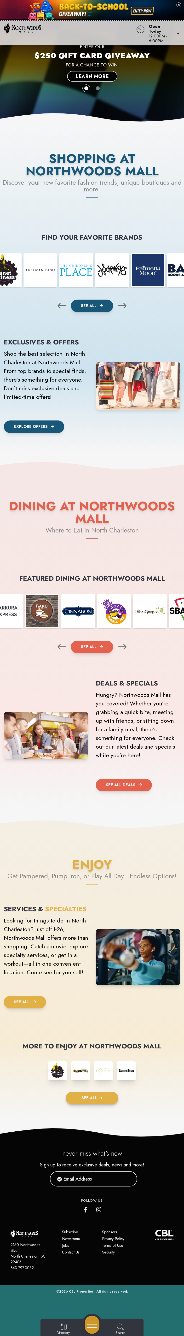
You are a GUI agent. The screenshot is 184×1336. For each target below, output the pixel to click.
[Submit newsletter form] (127, 1179)
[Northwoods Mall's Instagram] (99, 1208)
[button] (162, 33)
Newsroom (71, 1238)
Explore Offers (31, 426)
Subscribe (70, 1232)
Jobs (65, 1245)
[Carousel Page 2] (98, 88)
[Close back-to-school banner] (178, 4)
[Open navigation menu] (92, 1325)
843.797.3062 (22, 1268)
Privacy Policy (113, 1238)
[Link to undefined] (40, 270)
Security (108, 1252)
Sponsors (109, 1232)
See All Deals (120, 785)
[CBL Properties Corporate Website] (155, 1235)
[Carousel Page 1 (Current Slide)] (86, 88)
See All (89, 305)
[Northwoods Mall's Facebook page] (87, 1208)
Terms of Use (112, 1245)
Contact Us (71, 1252)
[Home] (70, 33)
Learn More (92, 76)
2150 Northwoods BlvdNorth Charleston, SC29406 (28, 1253)
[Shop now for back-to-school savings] (142, 11)
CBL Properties (81, 1291)
